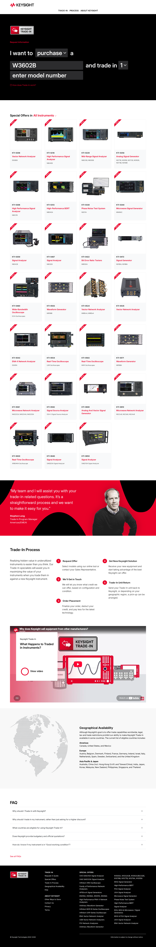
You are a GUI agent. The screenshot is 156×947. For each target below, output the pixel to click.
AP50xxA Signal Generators (90, 892)
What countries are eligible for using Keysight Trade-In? (37, 828)
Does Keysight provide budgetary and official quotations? (38, 836)
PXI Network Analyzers (88, 923)
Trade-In (63, 10)
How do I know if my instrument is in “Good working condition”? (41, 844)
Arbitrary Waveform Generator (91, 906)
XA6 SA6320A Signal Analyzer (91, 879)
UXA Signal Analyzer (122, 892)
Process (74, 10)
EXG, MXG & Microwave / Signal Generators (127, 911)
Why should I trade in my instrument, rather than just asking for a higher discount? (49, 819)
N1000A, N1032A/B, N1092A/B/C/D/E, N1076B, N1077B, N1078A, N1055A (129, 877)
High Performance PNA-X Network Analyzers (93, 900)
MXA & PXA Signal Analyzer (125, 916)
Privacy (48, 906)
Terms (47, 910)
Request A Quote (51, 876)
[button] (52, 51)
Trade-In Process (51, 883)
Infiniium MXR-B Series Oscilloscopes (94, 909)
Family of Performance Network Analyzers (92, 887)
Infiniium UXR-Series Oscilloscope (92, 913)
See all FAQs (15, 856)
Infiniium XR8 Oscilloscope (90, 883)
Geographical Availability (54, 886)
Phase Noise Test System (124, 899)
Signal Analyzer (120, 906)
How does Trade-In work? (24, 85)
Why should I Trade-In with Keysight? (29, 811)
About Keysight (89, 10)
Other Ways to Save (53, 899)
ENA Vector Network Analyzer (91, 916)
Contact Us (49, 903)
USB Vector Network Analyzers (91, 920)
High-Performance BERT (124, 885)
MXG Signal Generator (123, 882)
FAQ (46, 890)
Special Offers (50, 879)
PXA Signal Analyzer (122, 889)
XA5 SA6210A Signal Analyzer (91, 876)
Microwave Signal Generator (125, 896)
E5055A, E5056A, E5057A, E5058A (93, 896)
